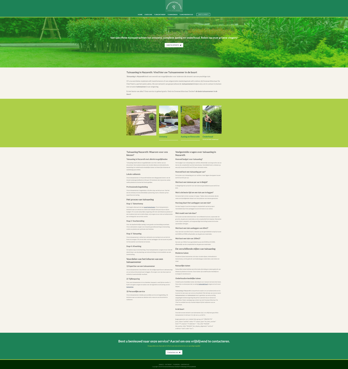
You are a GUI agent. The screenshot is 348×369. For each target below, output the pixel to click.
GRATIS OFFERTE (172, 45)
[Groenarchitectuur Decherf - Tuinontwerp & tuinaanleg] (174, 6)
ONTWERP (168, 364)
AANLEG (161, 364)
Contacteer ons (172, 352)
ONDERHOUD (185, 364)
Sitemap (183, 366)
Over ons (148, 14)
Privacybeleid (192, 366)
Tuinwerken (172, 14)
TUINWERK (176, 364)
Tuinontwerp (159, 14)
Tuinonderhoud (186, 14)
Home (140, 14)
